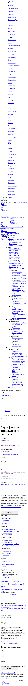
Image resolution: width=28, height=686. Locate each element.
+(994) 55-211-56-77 (7, 484)
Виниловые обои (17, 288)
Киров (10, 146)
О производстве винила (19, 281)
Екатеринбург (12, 186)
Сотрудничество (13, 319)
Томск (10, 28)
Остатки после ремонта (19, 277)
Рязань (10, 177)
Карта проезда (5, 577)
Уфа (9, 143)
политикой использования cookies (11, 507)
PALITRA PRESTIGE (15, 255)
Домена (11, 240)
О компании (12, 348)
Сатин (11, 239)
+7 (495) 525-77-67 (6, 395)
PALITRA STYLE (14, 257)
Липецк (10, 37)
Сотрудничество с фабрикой (17, 312)
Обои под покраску (18, 304)
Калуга (10, 97)
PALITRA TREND (14, 258)
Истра (10, 140)
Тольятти (11, 131)
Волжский (11, 54)
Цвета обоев (15, 301)
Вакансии (15, 379)
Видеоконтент (16, 346)
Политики (14, 366)
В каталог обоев (10, 232)
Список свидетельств (18, 361)
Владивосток (12, 17)
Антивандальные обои (19, 303)
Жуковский (11, 188)
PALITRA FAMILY (15, 249)
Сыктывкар (11, 71)
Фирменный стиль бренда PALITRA (17, 338)
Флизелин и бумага (18, 286)
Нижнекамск (12, 40)
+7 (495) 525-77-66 (6, 575)
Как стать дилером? (18, 324)
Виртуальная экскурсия (19, 356)
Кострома (11, 180)
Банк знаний (14, 341)
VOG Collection (14, 260)
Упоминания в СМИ (18, 385)
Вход (2, 643)
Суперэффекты (16, 295)
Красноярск (11, 163)
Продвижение (15, 336)
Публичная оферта (9, 545)
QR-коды (14, 334)
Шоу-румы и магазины (19, 318)
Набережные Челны (14, 45)
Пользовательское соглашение (10, 581)
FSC (13, 371)
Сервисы (6, 555)
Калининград (12, 14)
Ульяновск (11, 197)
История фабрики (17, 354)
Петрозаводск (12, 77)
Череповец (11, 194)
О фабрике (15, 351)
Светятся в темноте (15, 265)
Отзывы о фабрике (17, 384)
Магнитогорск (12, 125)
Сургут (10, 60)
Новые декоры (13, 267)
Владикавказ (12, 154)
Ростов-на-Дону (13, 20)
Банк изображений (18, 331)
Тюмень (10, 174)
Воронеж (11, 103)
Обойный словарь (17, 290)
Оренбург (11, 160)
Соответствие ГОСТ (18, 362)
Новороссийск (12, 128)
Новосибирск (12, 57)
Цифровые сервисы (16, 329)
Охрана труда (16, 369)
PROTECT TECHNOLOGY (17, 268)
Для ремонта (7, 561)
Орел (9, 43)
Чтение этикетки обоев (19, 278)
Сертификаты (15, 358)
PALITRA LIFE (13, 252)
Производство (15, 349)
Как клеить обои (17, 272)
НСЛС (14, 376)
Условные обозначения (19, 275)
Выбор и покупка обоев (19, 308)
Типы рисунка (16, 300)
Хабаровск (11, 94)
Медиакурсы (16, 343)
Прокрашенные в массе (16, 263)
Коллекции (11, 237)
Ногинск (10, 123)
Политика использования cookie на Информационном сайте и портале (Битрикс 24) (11, 589)
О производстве (15, 280)
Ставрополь (11, 88)
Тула (9, 120)
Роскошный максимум (16, 245)
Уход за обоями (16, 309)
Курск (10, 83)
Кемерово (11, 168)
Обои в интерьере (16, 296)
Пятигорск (11, 85)
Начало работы (15, 321)
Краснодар (11, 34)
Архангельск (12, 137)
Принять (9, 512)
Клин (9, 117)
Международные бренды (11, 531)
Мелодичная (13, 244)
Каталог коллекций (9, 529)
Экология (15, 367)
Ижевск (10, 114)
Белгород (11, 191)
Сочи (9, 105)
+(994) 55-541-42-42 (20, 484)
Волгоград (11, 100)
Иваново (10, 134)
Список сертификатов (18, 359)
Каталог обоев (10, 235)
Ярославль (11, 183)
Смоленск (11, 151)
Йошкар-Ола (12, 51)
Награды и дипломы (18, 364)
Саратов (10, 23)
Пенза (10, 91)
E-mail (21, 680)
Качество (15, 372)
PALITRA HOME (14, 250)
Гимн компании (17, 382)
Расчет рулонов (16, 273)
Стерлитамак (12, 80)
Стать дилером (7, 551)
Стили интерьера (17, 298)
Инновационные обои (14, 262)
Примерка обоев (17, 333)
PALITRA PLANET (15, 253)
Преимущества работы (19, 323)
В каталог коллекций (12, 234)
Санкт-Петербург (13, 8)
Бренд (9, 247)
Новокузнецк (12, 63)
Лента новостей (17, 381)
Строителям (15, 326)
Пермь (10, 68)
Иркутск (10, 171)
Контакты (4, 205)
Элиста (10, 157)
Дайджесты (15, 344)
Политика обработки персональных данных (14, 583)
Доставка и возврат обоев (11, 544)
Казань (10, 148)
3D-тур (5, 523)
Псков (10, 74)
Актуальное (14, 377)
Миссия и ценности (18, 374)
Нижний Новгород (13, 65)
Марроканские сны (15, 242)
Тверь (10, 166)
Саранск (10, 25)
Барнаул (10, 48)
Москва (10, 5)
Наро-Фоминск (12, 111)
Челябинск (11, 31)
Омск (9, 108)
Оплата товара (7, 542)
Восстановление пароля (11, 643)
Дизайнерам (16, 328)
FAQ (12, 306)
